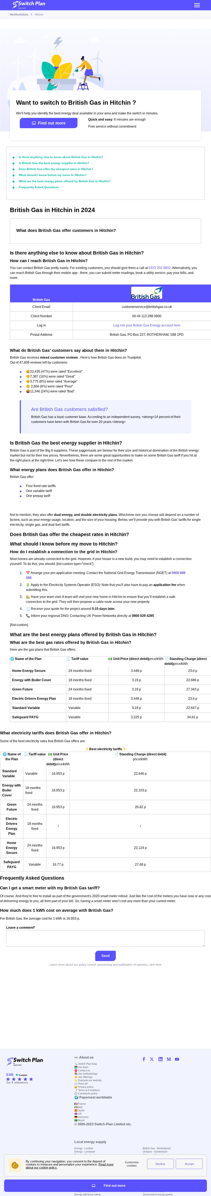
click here (155, 964)
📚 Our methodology (85, 1073)
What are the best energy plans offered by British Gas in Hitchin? (65, 181)
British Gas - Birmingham (157, 1148)
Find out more (52, 123)
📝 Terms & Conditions (87, 1090)
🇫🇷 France (80, 1103)
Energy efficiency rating (87, 1194)
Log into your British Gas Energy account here (146, 325)
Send (105, 956)
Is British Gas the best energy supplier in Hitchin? (54, 163)
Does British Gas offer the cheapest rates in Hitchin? (56, 169)
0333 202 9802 (160, 268)
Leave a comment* (20, 927)
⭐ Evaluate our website (88, 1080)
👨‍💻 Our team (81, 1067)
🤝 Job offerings (83, 1077)
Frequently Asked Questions (39, 187)
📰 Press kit (81, 1083)
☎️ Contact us (82, 1070)
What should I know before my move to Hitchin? (53, 175)
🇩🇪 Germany (81, 1117)
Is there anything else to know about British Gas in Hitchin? (61, 157)
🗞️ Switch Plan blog (85, 1063)
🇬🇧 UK (78, 1113)
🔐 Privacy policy (84, 1087)
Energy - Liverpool (84, 1151)
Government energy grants (158, 1194)
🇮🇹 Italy (78, 1107)
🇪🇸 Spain (79, 1110)
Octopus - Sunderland (155, 1151)
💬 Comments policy (85, 1093)
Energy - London (83, 1148)
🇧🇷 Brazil (79, 1120)
